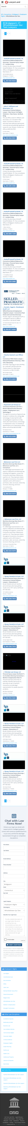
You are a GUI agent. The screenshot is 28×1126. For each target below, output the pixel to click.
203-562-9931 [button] (10, 138)
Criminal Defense (7, 1039)
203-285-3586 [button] (10, 186)
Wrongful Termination (8, 1008)
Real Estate (6, 1064)
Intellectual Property (8, 1057)
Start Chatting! (14, 945)
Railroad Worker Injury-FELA (10, 991)
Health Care (6, 1053)
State (4, 887)
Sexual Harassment (8, 994)
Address (5, 873)
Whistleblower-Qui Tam (9, 1001)
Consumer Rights (7, 1036)
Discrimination (7, 980)
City (4, 881)
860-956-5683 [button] (10, 698)
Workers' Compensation (9, 1004)
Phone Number (7, 864)
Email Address (7, 858)
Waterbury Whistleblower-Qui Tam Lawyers (12, 1087)
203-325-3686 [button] (10, 281)
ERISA (4, 984)
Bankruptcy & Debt (8, 1022)
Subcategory (6, 907)
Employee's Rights (10, 969)
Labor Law (6, 987)
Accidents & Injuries (8, 1019)
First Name (6, 844)
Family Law (6, 1050)
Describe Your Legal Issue (10, 914)
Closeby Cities (7, 1070)
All (2, 14)
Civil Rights (6, 973)
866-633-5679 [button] (10, 494)
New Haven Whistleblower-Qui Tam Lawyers (12, 1079)
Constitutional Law (8, 977)
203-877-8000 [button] (10, 329)
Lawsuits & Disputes (8, 1060)
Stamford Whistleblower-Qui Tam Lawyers (13, 1083)
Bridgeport (15, 14)
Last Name (6, 850)
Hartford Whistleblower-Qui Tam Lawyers (13, 1074)
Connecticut (7, 14)
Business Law (6, 1025)
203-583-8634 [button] (10, 81)
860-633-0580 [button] (10, 436)
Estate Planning (7, 1046)
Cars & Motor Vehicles (8, 1029)
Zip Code (5, 893)
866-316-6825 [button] (10, 379)
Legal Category (7, 901)
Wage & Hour (6, 997)
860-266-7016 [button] (10, 599)
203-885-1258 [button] (10, 234)
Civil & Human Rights (8, 1032)
